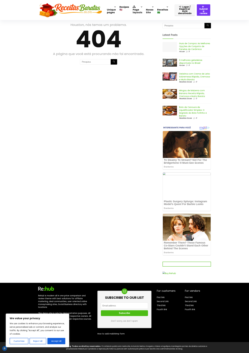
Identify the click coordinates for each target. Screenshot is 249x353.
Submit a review (203, 11)
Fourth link (162, 309)
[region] (37, 330)
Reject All (37, 341)
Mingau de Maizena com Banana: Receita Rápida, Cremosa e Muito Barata (192, 93)
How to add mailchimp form (111, 333)
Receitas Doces (185, 82)
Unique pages (111, 11)
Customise (19, 341)
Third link (161, 305)
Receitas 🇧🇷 (162, 11)
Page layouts (137, 11)
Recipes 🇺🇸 (124, 8)
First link (161, 297)
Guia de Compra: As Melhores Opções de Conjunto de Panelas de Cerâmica (194, 46)
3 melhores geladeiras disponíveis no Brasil (190, 61)
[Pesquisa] (114, 62)
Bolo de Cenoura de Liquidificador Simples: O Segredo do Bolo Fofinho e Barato (193, 111)
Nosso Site (149, 11)
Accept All (56, 341)
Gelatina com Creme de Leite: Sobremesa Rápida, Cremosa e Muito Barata (194, 76)
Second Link (163, 301)
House (181, 51)
